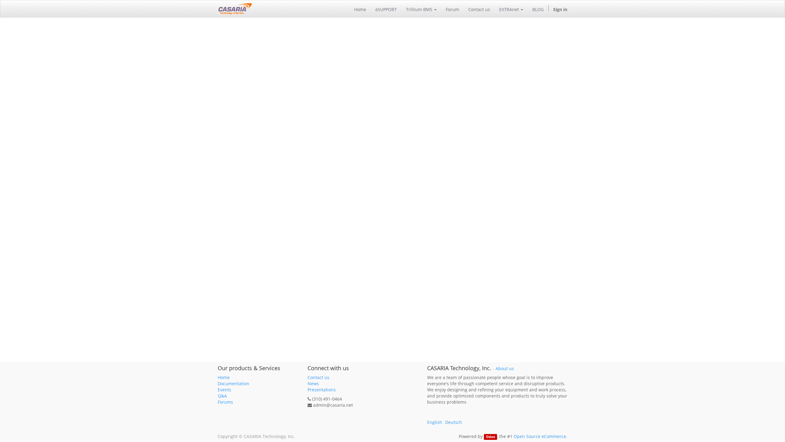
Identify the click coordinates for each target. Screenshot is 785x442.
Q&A (222, 396)
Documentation (233, 383)
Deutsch (453, 422)
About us (505, 368)
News (313, 383)
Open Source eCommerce (540, 436)
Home (224, 377)
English (434, 422)
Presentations (322, 390)
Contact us (318, 377)
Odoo (490, 437)
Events (224, 390)
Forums (225, 402)
